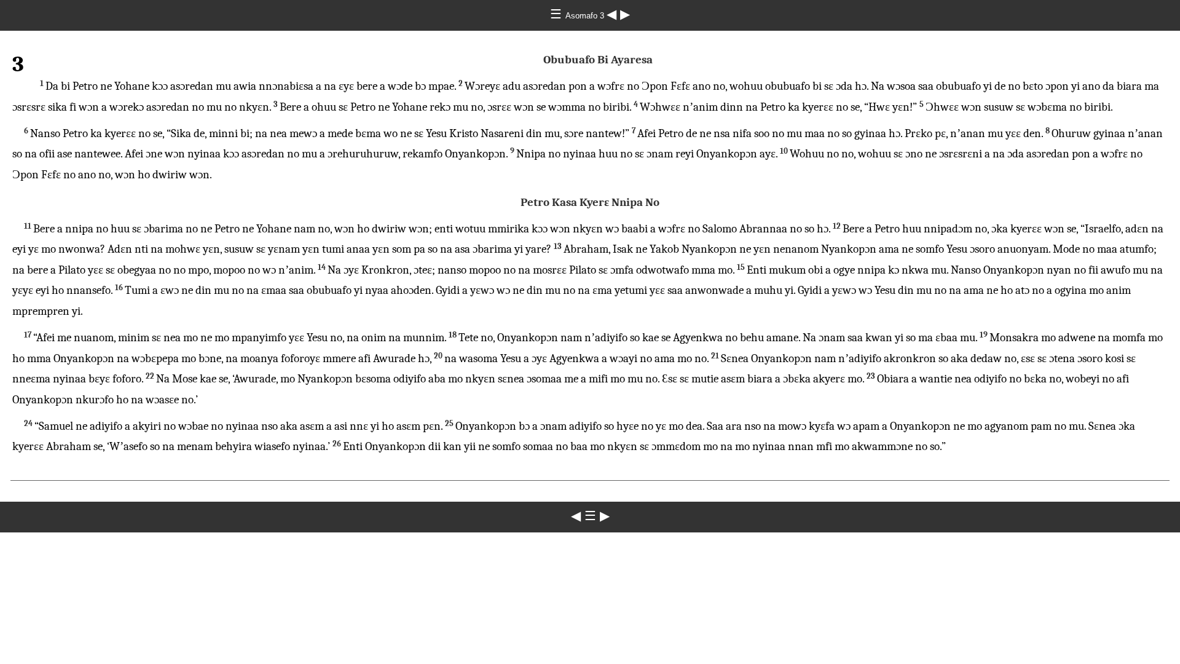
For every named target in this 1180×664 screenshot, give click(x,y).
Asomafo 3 (586, 15)
